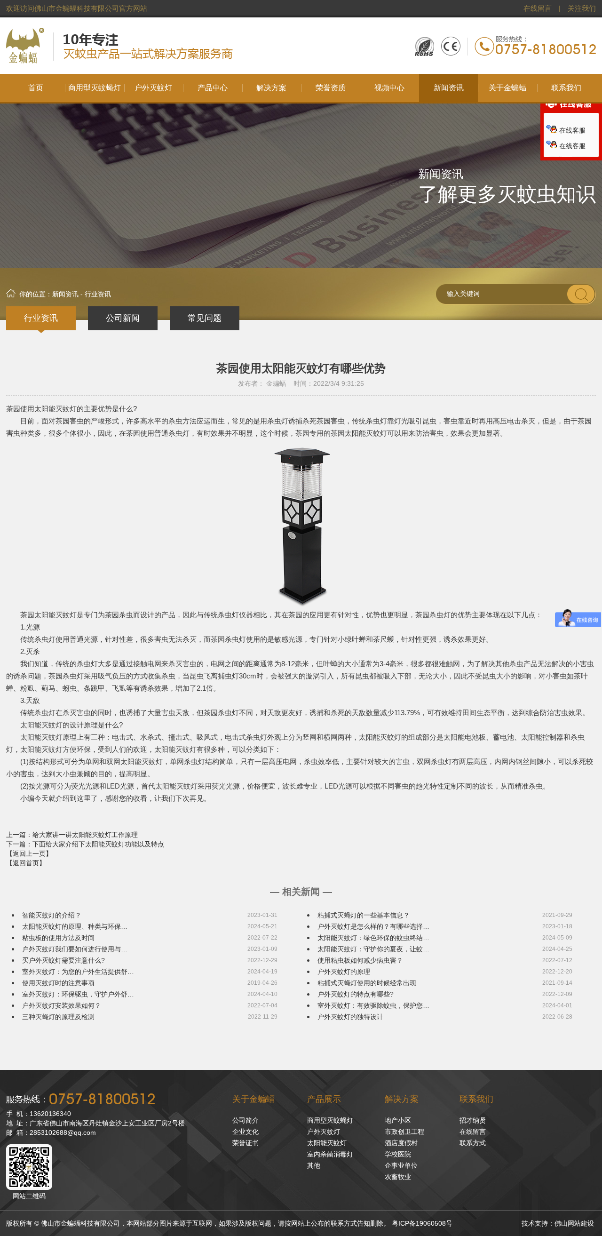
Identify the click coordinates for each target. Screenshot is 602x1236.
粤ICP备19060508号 (422, 1223)
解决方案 (402, 1099)
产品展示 (324, 1099)
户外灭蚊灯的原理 (343, 971)
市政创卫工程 (404, 1131)
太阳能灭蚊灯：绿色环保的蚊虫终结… (373, 937)
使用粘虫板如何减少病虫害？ (360, 960)
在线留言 (537, 8)
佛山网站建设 (574, 1223)
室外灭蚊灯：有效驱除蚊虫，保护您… (373, 1005)
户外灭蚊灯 (323, 1131)
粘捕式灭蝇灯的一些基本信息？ (363, 915)
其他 (313, 1165)
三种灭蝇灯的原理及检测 (58, 1017)
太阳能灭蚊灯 (327, 1143)
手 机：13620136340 (38, 1113)
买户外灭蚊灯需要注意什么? (63, 960)
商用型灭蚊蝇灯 (330, 1120)
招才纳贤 (472, 1120)
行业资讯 (41, 318)
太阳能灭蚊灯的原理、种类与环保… (74, 926)
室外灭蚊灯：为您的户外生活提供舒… (78, 971)
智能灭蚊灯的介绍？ (51, 915)
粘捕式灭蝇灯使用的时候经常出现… (370, 983)
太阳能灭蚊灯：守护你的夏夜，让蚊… (373, 949)
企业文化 (245, 1131)
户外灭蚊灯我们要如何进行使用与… (74, 949)
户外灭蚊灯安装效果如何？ (61, 1005)
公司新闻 (123, 318)
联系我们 (476, 1099)
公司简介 (245, 1120)
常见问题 (205, 318)
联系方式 (472, 1143)
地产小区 (398, 1120)
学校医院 (398, 1154)
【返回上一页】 (29, 853)
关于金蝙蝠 (253, 1099)
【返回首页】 (26, 863)
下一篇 (85, 844)
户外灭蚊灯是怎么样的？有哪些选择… (373, 926)
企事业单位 (401, 1165)
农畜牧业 (398, 1176)
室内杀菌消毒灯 (330, 1154)
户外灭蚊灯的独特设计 (350, 1017)
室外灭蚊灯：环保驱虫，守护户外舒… (78, 994)
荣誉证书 (245, 1143)
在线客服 (572, 130)
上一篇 (72, 834)
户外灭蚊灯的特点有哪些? (355, 994)
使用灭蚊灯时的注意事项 (58, 983)
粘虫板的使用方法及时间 (58, 937)
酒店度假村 (401, 1143)
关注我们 (582, 8)
